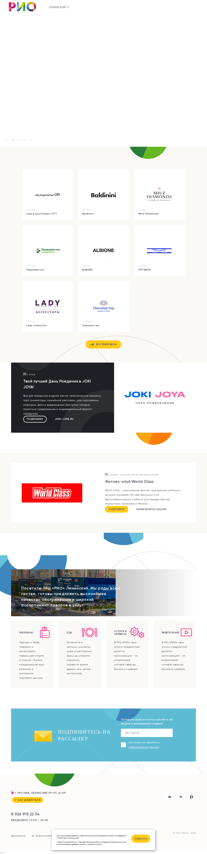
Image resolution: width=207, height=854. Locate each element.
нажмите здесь (95, 844)
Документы (18, 835)
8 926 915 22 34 (25, 814)
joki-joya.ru (64, 419)
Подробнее (35, 419)
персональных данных (143, 746)
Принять (141, 838)
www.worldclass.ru (151, 509)
